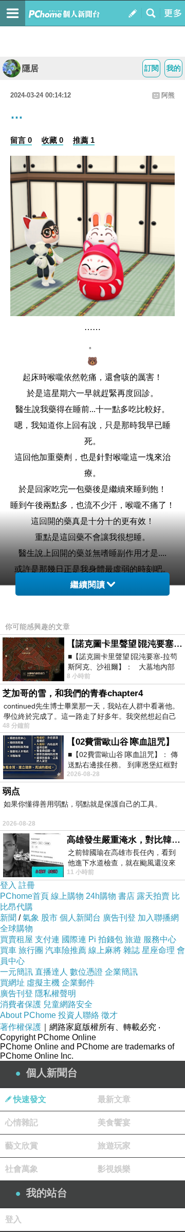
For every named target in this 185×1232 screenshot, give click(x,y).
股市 (49, 917)
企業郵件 (78, 982)
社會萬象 (21, 1168)
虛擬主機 (43, 982)
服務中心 (159, 939)
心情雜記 (21, 1122)
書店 (126, 896)
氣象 (31, 917)
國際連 (74, 939)
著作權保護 (20, 1027)
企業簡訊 (121, 971)
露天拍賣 (153, 896)
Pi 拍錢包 (105, 939)
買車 (8, 950)
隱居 (30, 68)
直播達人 (51, 971)
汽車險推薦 (65, 950)
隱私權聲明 (55, 993)
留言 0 (21, 140)
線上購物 (67, 896)
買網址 (12, 982)
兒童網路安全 (67, 1004)
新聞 (8, 917)
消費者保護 (20, 1004)
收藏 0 (52, 140)
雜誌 (131, 950)
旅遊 (133, 939)
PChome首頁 (24, 896)
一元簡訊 (16, 971)
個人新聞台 (80, 917)
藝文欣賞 (21, 1145)
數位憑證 (86, 971)
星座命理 (158, 950)
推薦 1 (84, 140)
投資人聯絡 (78, 1015)
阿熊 (168, 95)
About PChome (28, 1015)
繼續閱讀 (87, 584)
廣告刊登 (119, 917)
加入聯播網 (158, 917)
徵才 (109, 1015)
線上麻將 (104, 950)
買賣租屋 (16, 939)
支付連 (47, 939)
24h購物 (101, 896)
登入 (8, 885)
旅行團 (30, 950)
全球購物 (16, 928)
